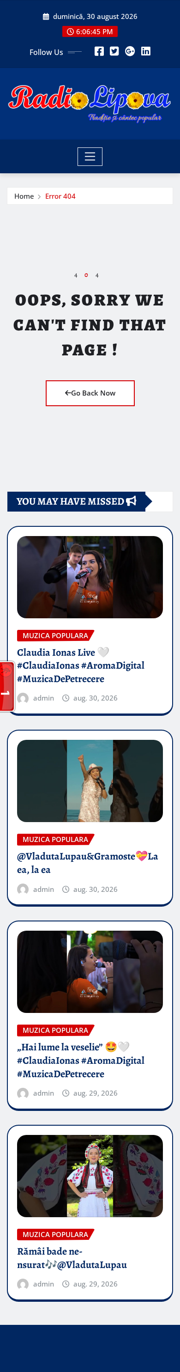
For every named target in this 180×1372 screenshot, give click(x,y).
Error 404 (60, 196)
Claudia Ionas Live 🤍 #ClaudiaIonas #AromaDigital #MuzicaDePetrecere (80, 666)
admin (43, 697)
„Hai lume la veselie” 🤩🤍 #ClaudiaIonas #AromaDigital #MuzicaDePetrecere (80, 1060)
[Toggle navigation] (90, 156)
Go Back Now (93, 392)
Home (24, 196)
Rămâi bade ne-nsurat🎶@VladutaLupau (72, 1258)
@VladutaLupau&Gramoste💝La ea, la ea (87, 863)
